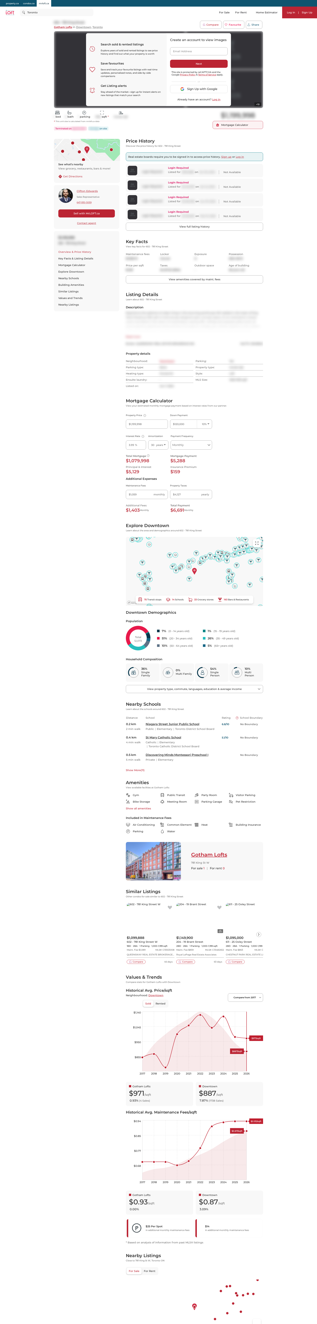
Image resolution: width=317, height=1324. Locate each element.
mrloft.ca (44, 3)
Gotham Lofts (63, 27)
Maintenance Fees (136, 485)
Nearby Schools (68, 278)
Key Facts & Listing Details (75, 258)
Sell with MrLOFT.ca (87, 213)
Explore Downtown (71, 271)
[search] (56, 12)
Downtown (83, 27)
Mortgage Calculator (71, 265)
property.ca (12, 3)
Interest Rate (134, 436)
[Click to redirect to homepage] (10, 12)
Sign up (226, 156)
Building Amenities (71, 285)
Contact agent (86, 223)
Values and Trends (70, 298)
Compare (212, 24)
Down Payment (179, 415)
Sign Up (307, 12)
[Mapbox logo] (135, 603)
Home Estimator (267, 12)
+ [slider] (257, 1007)
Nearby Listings (68, 304)
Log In (291, 12)
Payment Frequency (182, 436)
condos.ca (28, 3)
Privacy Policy (188, 74)
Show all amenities (138, 808)
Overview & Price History (74, 252)
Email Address (180, 50)
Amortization (155, 436)
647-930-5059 (84, 202)
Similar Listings (68, 291)
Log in (216, 99)
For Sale (224, 12)
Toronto (97, 27)
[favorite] (170, 908)
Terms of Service (207, 74)
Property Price (135, 415)
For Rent (241, 12)
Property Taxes (178, 485)
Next (199, 63)
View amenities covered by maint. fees (194, 279)
